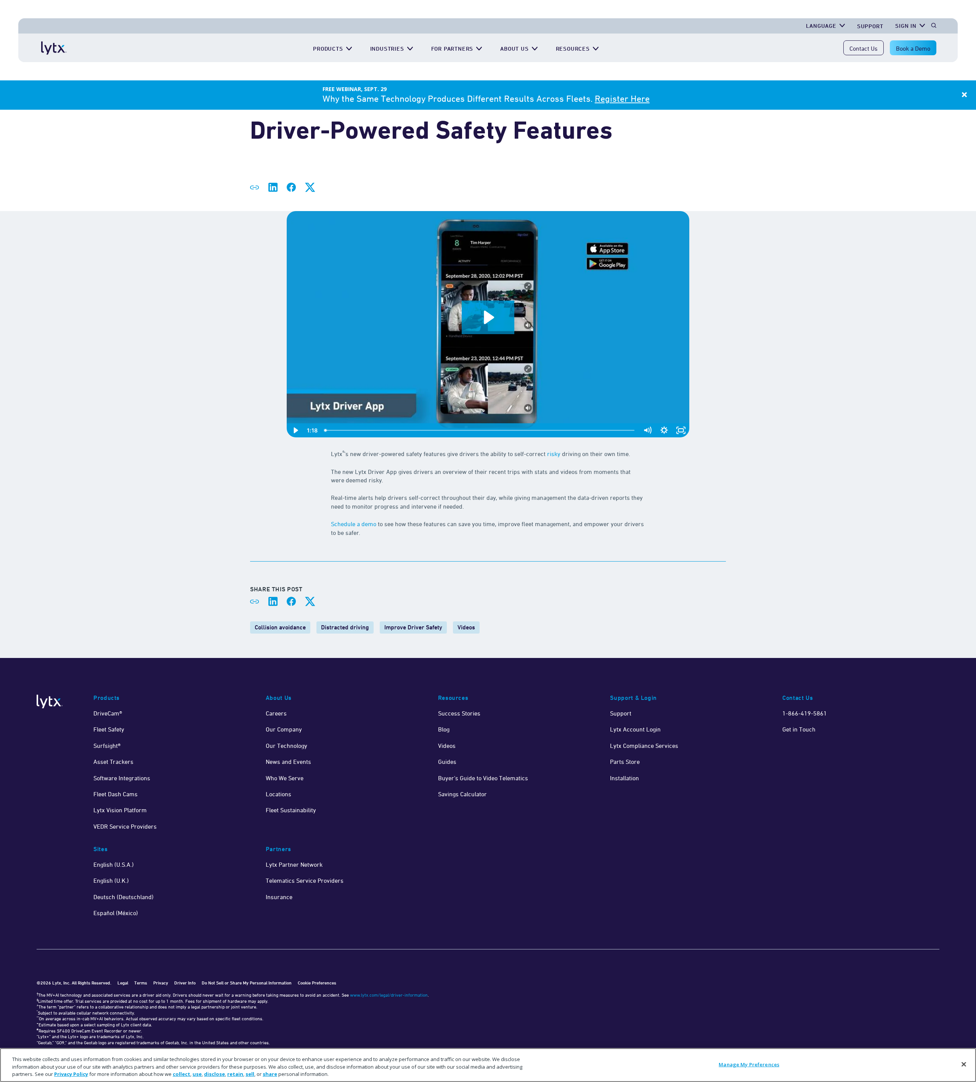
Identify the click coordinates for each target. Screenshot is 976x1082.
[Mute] (647, 430)
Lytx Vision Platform (120, 810)
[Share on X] (309, 187)
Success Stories (459, 713)
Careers (276, 713)
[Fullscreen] (681, 430)
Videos (466, 627)
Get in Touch (798, 729)
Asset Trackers (113, 761)
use (197, 1074)
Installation (624, 778)
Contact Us (863, 48)
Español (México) (115, 912)
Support (870, 26)
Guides (447, 761)
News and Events (288, 761)
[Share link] (254, 187)
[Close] (963, 1064)
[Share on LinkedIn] (273, 187)
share (270, 1074)
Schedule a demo (353, 523)
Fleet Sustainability (291, 810)
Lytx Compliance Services (644, 745)
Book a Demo (913, 48)
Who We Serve (284, 778)
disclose (214, 1074)
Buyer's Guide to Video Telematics (483, 778)
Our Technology (286, 745)
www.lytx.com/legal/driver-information (389, 995)
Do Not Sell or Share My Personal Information (247, 983)
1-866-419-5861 (804, 713)
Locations (278, 794)
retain (235, 1074)
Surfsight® (106, 745)
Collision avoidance (280, 627)
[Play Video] (295, 430)
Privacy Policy (71, 1074)
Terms (140, 983)
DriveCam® (107, 713)
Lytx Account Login (635, 729)
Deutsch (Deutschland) (123, 896)
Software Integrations (121, 778)
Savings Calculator (462, 794)
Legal (122, 983)
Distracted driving (345, 627)
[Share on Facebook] (291, 187)
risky (553, 453)
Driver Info (185, 983)
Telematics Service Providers (305, 880)
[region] (488, 1065)
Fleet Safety (108, 729)
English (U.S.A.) (113, 864)
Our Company (284, 729)
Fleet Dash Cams (115, 794)
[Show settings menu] (664, 430)
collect (181, 1074)
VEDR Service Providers (125, 826)
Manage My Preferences (749, 1064)
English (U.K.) (111, 880)
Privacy (160, 983)
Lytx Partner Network (294, 864)
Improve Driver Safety (413, 627)
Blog (443, 729)
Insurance (279, 896)
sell (250, 1074)
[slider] (480, 430)
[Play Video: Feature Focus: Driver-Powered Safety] (488, 317)
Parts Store (625, 761)
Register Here (622, 98)
